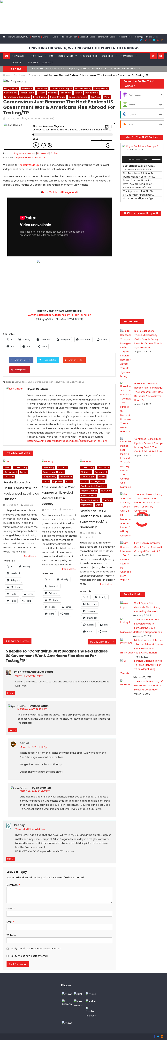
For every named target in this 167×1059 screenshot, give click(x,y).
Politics (78, 92)
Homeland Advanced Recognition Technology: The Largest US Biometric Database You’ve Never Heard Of (148, 392)
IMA (51, 56)
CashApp (139, 37)
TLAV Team (36, 56)
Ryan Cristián (31, 118)
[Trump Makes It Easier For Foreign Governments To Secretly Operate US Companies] (67, 1023)
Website (11, 935)
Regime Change (89, 490)
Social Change (57, 97)
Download (43, 153)
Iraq (56, 381)
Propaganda (91, 92)
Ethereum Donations (107, 37)
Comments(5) (47, 118)
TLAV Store (127, 56)
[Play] (126, 159)
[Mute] (150, 159)
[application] (142, 159)
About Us (36, 37)
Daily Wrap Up (11, 88)
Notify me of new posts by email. (29, 956)
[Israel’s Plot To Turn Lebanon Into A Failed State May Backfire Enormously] (98, 462)
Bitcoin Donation (69, 37)
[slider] (156, 159)
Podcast (52, 92)
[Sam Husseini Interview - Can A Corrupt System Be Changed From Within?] (79, 1003)
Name (11, 908)
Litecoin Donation (87, 37)
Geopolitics (103, 467)
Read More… (31, 556)
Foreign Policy (101, 88)
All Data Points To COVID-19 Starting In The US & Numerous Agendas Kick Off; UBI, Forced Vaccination (19, 641)
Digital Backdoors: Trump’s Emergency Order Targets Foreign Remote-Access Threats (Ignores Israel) (148, 339)
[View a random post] (161, 56)
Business (62, 467)
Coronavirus (41, 381)
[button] (153, 56)
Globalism (86, 472)
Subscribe (108, 56)
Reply (10, 693)
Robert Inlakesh (88, 495)
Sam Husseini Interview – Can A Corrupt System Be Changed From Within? (148, 547)
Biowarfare (27, 88)
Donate (56, 37)
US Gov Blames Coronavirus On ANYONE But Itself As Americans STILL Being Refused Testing (103, 641)
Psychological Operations (17, 97)
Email (38, 157)
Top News (18, 56)
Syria (61, 381)
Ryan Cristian (40, 97)
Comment (13, 885)
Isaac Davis (68, 509)
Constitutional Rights (61, 88)
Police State (65, 92)
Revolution (106, 490)
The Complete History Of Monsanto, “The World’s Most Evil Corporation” (148, 685)
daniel (24, 743)
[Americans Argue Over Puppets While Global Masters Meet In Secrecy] (59, 462)
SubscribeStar (125, 37)
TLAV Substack (89, 56)
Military (41, 92)
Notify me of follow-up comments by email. (36, 948)
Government (10, 92)
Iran (51, 381)
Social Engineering (78, 97)
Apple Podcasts (24, 157)
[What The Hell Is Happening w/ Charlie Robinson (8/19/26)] (91, 1012)
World (107, 97)
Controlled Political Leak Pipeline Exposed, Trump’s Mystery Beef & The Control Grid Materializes (86, 68)
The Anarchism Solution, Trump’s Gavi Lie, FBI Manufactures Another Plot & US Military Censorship (148, 503)
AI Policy (47, 62)
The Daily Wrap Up (75, 381)
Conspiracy (41, 88)
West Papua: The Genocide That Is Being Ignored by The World (147, 607)
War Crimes (86, 504)
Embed (55, 153)
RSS (45, 157)
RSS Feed (33, 62)
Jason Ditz (28, 505)
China (31, 381)
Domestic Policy (83, 88)
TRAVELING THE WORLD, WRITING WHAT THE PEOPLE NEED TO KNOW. (84, 48)
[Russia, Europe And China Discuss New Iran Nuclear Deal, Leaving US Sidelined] (21, 462)
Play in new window (24, 153)
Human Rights (27, 92)
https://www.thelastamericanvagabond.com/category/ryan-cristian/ (67, 441)
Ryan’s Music (152, 37)
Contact (46, 37)
